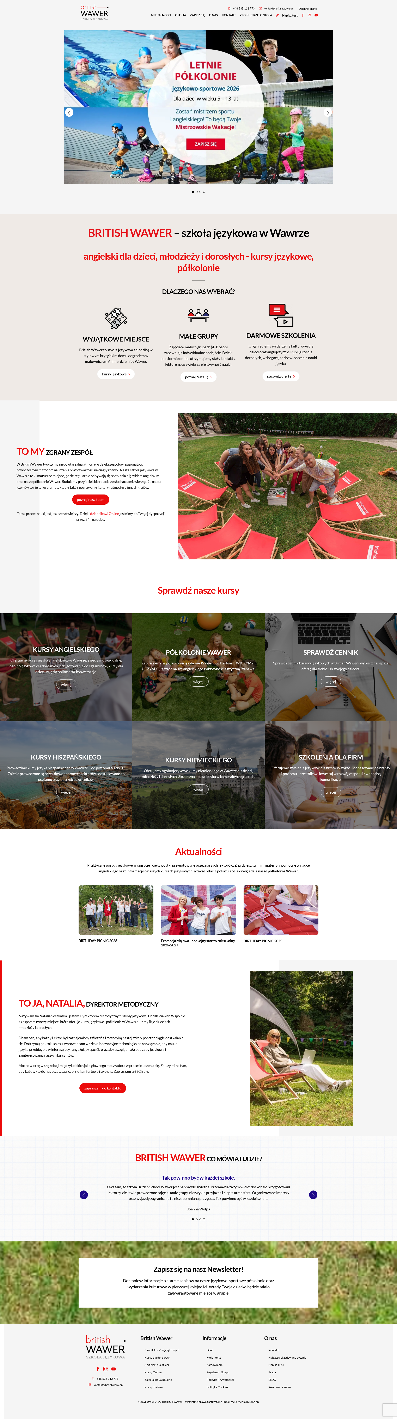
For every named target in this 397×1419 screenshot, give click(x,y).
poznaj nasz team (90, 499)
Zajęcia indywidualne (158, 1379)
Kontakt (273, 1350)
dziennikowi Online (104, 513)
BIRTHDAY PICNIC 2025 (263, 941)
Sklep (210, 1350)
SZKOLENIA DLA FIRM (331, 757)
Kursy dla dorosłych (157, 1357)
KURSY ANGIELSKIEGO (66, 649)
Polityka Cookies (217, 1387)
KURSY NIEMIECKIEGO (198, 760)
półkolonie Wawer (46, 481)
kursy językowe (114, 374)
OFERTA (180, 15)
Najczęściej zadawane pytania (287, 1357)
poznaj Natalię (196, 377)
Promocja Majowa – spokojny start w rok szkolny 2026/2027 (198, 942)
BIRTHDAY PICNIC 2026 (98, 940)
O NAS (213, 15)
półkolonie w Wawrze (122, 1022)
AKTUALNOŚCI (161, 15)
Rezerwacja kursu (279, 1387)
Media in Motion (248, 1401)
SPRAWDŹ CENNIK (331, 652)
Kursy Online (153, 1372)
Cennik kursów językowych (162, 1350)
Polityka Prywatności (220, 1379)
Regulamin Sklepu (218, 1372)
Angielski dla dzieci (157, 1364)
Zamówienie (214, 1364)
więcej (66, 684)
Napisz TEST (276, 1364)
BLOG (272, 1379)
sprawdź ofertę (279, 376)
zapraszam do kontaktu (102, 1088)
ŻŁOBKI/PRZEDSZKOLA (256, 15)
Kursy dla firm (154, 1387)
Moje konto (214, 1357)
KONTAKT (229, 15)
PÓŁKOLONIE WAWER (198, 652)
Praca (272, 1372)
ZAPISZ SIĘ (197, 15)
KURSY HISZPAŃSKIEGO (66, 757)
